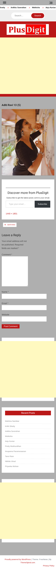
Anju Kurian (49, 7)
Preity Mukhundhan (13, 446)
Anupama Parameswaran (15, 451)
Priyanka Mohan (11, 466)
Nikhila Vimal (10, 461)
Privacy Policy (48, 566)
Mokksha (34, 7)
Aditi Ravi (11, 225)
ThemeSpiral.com (27, 562)
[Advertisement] (28, 65)
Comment (7, 254)
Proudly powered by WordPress (18, 559)
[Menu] (4, 2)
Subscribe (42, 204)
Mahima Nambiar (12, 421)
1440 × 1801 (11, 214)
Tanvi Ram (9, 456)
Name (5, 292)
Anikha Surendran (17, 7)
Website (5, 314)
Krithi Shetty (10, 426)
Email (5, 303)
